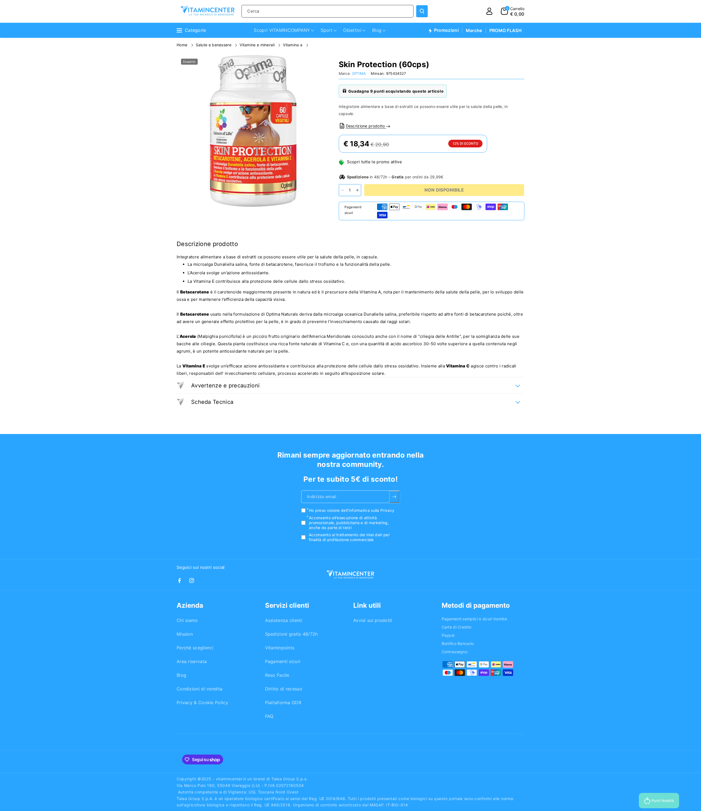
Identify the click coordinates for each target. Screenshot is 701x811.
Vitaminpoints (280, 647)
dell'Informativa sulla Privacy (367, 510)
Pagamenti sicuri (283, 661)
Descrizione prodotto (366, 126)
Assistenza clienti (283, 620)
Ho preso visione (351, 510)
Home (183, 44)
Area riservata (192, 661)
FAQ (269, 716)
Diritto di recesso (283, 689)
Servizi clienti (287, 605)
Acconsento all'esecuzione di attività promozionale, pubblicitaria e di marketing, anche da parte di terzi (349, 522)
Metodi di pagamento (476, 605)
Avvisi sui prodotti (372, 620)
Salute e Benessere (214, 44)
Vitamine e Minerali (258, 44)
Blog (181, 675)
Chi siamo (187, 620)
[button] (512, 11)
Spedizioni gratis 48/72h (291, 634)
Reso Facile (277, 675)
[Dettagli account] (489, 11)
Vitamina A (293, 44)
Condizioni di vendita (199, 689)
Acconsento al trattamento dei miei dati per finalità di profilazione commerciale (349, 537)
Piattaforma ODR (283, 702)
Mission (185, 634)
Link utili (367, 605)
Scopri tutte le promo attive (374, 161)
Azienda (190, 605)
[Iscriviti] (394, 497)
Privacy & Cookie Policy (202, 702)
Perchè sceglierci (195, 647)
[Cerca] (422, 11)
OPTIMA (359, 73)
